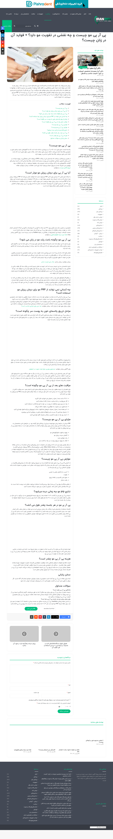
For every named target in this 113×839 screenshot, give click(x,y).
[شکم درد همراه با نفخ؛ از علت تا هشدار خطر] (68, 737)
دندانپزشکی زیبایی (97, 228)
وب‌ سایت (36, 692)
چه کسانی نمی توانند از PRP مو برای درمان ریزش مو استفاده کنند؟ (48, 116)
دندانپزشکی (57, 14)
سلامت (33, 14)
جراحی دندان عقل (97, 217)
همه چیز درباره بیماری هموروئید (22, 750)
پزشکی (48, 14)
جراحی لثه (65, 14)
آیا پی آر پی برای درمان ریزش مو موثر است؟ (54, 111)
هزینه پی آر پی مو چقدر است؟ (58, 136)
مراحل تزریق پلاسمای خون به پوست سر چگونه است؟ (52, 119)
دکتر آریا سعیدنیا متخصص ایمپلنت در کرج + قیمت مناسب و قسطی (90, 72)
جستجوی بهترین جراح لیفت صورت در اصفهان (42, 369)
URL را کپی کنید (31, 609)
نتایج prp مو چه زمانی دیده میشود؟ (57, 130)
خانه (90, 14)
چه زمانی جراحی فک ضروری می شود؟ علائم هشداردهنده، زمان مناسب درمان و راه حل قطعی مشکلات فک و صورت (90, 156)
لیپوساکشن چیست (64, 168)
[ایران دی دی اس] (103, 20)
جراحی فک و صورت (76, 14)
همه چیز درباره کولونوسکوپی (59, 235)
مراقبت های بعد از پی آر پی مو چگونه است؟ (54, 122)
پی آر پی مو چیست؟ (61, 108)
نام (69, 685)
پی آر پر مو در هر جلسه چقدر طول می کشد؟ (54, 133)
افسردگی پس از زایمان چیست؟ (47, 750)
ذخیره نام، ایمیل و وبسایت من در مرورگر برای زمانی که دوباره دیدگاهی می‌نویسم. (49, 700)
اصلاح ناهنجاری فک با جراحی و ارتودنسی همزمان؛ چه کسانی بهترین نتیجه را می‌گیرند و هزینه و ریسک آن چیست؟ (91, 148)
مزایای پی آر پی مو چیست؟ (59, 125)
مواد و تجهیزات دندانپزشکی (95, 250)
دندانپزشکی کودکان (97, 231)
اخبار (85, 14)
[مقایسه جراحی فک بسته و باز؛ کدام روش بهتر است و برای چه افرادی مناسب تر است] (98, 165)
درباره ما (16, 14)
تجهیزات (40, 14)
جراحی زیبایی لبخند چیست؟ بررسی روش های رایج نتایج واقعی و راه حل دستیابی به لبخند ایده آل (90, 139)
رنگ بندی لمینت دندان (48, 262)
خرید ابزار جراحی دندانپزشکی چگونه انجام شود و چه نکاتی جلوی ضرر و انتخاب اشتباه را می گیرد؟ (56, 804)
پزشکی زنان (99, 212)
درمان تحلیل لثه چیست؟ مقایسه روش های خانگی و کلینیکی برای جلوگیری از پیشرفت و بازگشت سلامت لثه (91, 131)
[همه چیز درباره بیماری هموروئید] (20, 737)
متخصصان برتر (25, 14)
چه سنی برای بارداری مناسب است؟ (31, 306)
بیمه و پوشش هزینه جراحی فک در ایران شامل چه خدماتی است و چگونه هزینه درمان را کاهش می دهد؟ (90, 88)
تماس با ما (9, 14)
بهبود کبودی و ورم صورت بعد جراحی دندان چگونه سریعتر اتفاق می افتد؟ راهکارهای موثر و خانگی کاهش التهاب (90, 103)
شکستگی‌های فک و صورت (95, 239)
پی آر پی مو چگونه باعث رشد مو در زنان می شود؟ (53, 114)
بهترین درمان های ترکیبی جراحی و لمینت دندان (90, 124)
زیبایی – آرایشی (98, 233)
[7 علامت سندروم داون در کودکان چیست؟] (92, 733)
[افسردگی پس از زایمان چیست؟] (44, 737)
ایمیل (68, 692)
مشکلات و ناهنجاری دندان (95, 247)
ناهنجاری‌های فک (98, 252)
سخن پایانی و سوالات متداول (58, 138)
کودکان (100, 242)
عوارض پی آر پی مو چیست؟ (59, 127)
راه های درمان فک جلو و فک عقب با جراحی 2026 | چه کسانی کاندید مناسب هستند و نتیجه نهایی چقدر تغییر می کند (90, 111)
